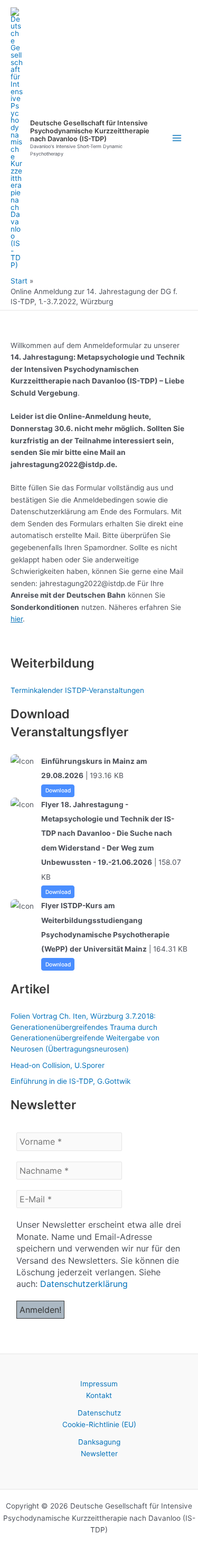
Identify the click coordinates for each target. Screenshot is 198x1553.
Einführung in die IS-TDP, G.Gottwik (70, 1081)
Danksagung (99, 1442)
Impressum (99, 1384)
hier (17, 619)
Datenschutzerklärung (84, 1283)
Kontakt (99, 1395)
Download (58, 790)
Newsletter (99, 1453)
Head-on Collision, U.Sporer (58, 1065)
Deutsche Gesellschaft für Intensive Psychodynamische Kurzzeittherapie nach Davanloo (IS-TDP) (89, 131)
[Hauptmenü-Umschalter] (177, 138)
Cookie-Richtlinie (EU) (99, 1424)
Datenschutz (99, 1413)
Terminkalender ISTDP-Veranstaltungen (77, 690)
